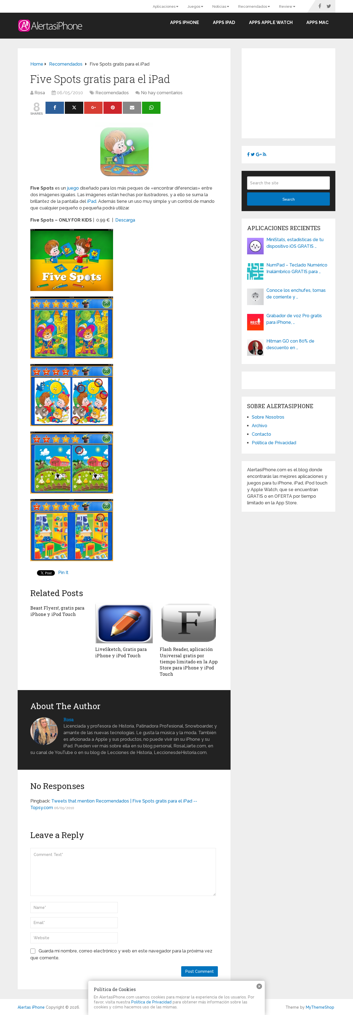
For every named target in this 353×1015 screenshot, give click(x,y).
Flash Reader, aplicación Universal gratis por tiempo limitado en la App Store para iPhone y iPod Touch (189, 661)
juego (73, 188)
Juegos (194, 6)
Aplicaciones (164, 6)
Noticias (219, 6)
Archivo (259, 425)
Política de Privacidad (274, 442)
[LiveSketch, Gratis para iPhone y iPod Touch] (124, 623)
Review (286, 6)
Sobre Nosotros (268, 417)
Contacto (261, 434)
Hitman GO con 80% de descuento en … (290, 344)
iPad (91, 201)
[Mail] (132, 108)
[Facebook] (55, 108)
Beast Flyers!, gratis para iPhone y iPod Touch (57, 611)
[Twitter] (74, 108)
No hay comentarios (162, 92)
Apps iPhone (184, 22)
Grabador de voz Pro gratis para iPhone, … (294, 319)
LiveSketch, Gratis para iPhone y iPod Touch (121, 652)
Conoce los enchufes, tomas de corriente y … (296, 294)
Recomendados (253, 6)
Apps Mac (317, 22)
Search (288, 199)
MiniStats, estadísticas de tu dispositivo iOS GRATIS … (294, 243)
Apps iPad (224, 22)
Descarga (125, 220)
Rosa (39, 92)
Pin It (63, 572)
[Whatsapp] (151, 108)
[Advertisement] (293, 92)
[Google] (93, 108)
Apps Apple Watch (271, 22)
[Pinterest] (112, 108)
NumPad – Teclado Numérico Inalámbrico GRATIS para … (296, 268)
